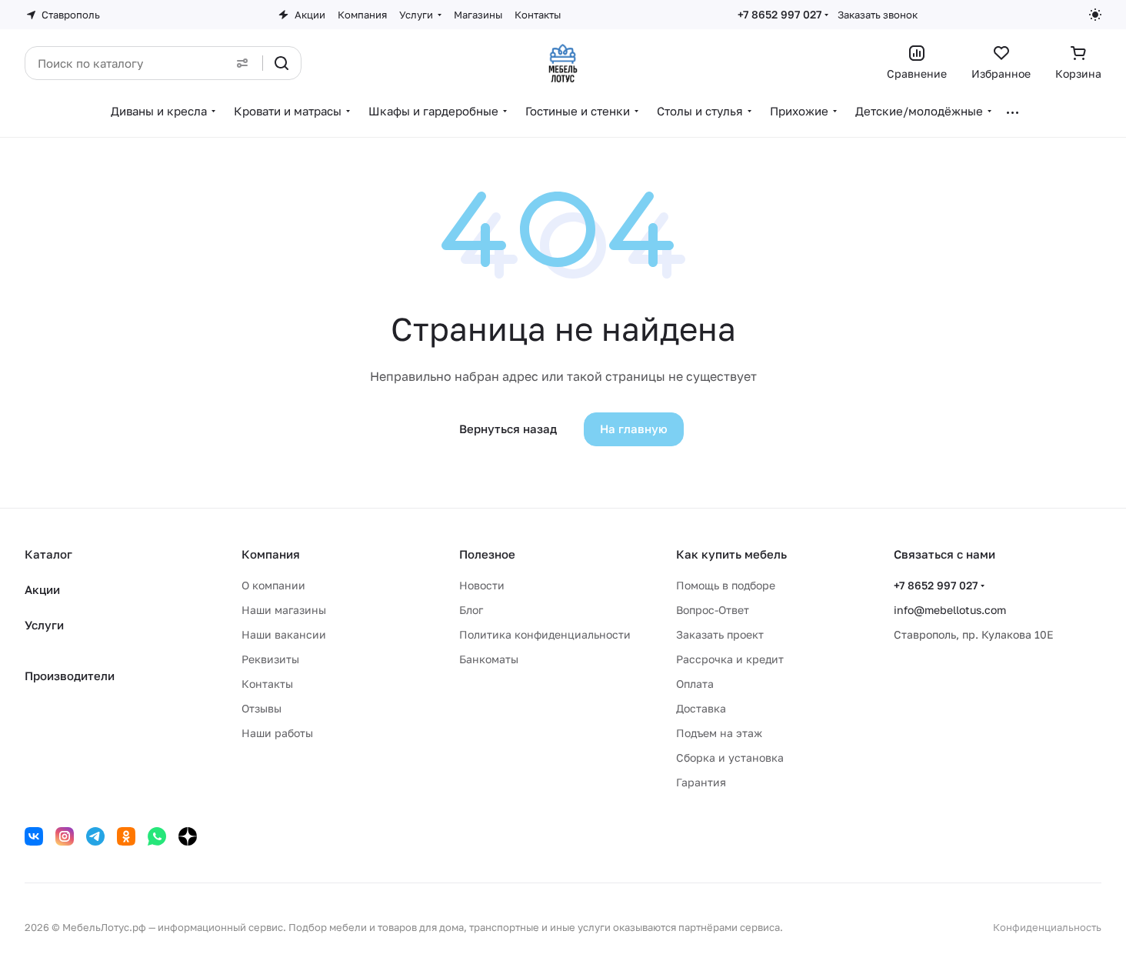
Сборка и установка (730, 757)
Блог (471, 609)
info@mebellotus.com (950, 609)
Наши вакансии (284, 634)
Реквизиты (270, 659)
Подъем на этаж (719, 732)
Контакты (267, 683)
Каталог (48, 554)
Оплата (695, 683)
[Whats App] (157, 836)
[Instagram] (64, 836)
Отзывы (262, 708)
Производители (70, 675)
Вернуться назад (508, 428)
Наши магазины (284, 609)
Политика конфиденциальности (545, 634)
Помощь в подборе (725, 585)
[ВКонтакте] (34, 836)
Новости (482, 585)
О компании (273, 585)
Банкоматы (488, 659)
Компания (271, 554)
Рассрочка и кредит (730, 659)
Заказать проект (720, 634)
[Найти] (281, 63)
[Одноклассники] (126, 836)
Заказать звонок (878, 14)
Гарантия (701, 782)
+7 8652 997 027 (779, 14)
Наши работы (277, 732)
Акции (42, 589)
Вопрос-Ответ (712, 609)
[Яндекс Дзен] (187, 836)
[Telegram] (95, 836)
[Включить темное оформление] (1095, 14)
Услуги (44, 625)
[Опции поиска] (242, 63)
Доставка (701, 708)
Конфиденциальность (1047, 927)
